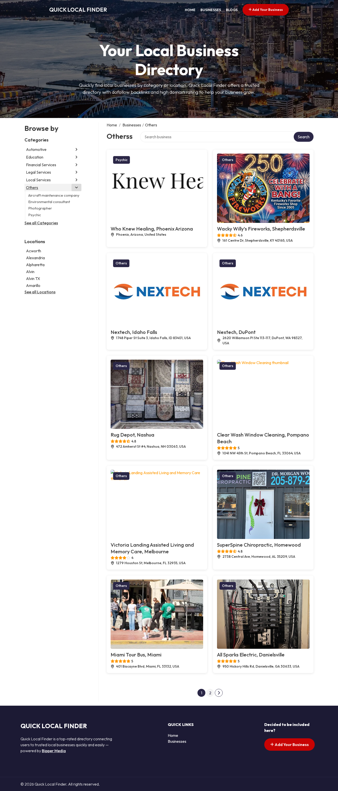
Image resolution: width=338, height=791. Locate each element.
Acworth (33, 250)
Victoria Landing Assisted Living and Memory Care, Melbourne (152, 548)
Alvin (30, 271)
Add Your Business (267, 9)
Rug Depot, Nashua (132, 435)
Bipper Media (54, 750)
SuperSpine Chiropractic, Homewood (259, 545)
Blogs (232, 10)
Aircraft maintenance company (53, 195)
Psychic (34, 214)
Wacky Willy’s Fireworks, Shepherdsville (261, 229)
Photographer (40, 208)
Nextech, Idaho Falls (134, 332)
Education (34, 157)
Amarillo (33, 285)
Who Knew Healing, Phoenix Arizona (152, 229)
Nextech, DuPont (236, 332)
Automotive (36, 149)
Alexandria (35, 257)
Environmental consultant (49, 201)
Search (304, 136)
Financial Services (41, 164)
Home (190, 10)
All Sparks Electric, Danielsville (251, 654)
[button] (76, 149)
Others (32, 187)
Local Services (38, 179)
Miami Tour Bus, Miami (136, 654)
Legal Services (38, 172)
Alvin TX (33, 278)
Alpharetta (35, 264)
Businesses (210, 10)
